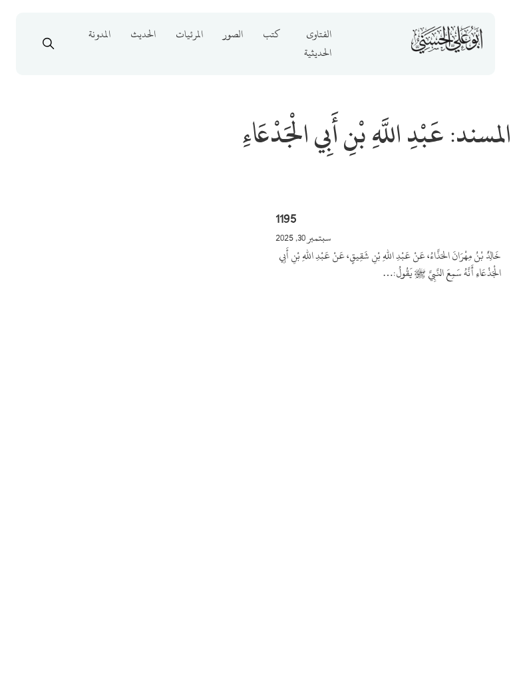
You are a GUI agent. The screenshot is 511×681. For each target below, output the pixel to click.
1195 (286, 218)
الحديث (143, 34)
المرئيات (189, 34)
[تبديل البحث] (49, 44)
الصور (233, 34)
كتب (271, 34)
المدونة (99, 34)
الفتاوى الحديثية (317, 43)
